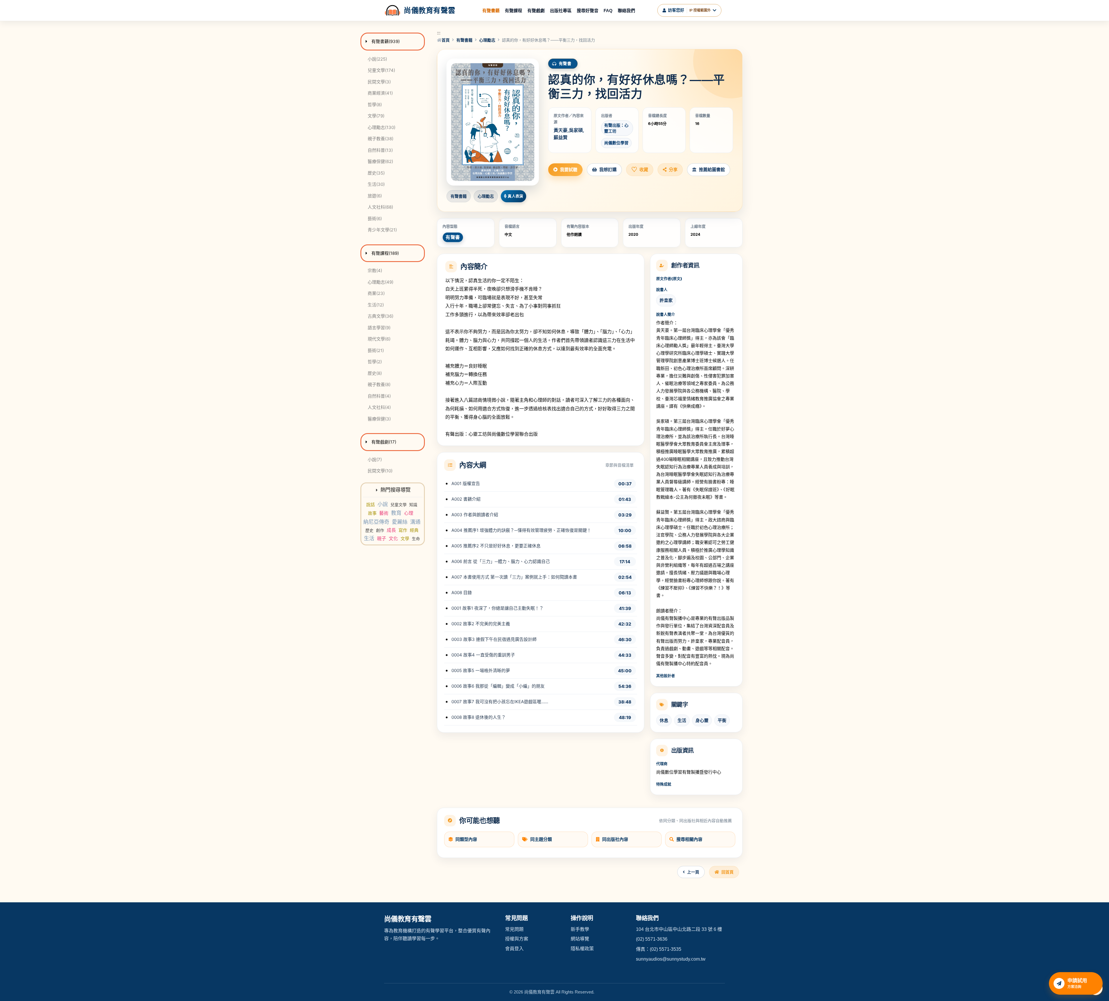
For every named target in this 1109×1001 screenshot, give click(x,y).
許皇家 (666, 300)
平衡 (722, 720)
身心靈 (701, 720)
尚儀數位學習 (616, 142)
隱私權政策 (582, 948)
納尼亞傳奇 (376, 522)
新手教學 (580, 929)
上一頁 (693, 871)
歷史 (369, 530)
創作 (380, 530)
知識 (413, 504)
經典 (414, 530)
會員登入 (514, 948)
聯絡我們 (626, 10)
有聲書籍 (491, 10)
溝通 (415, 522)
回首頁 (727, 871)
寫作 (403, 530)
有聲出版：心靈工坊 (616, 128)
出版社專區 (561, 10)
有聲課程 (513, 10)
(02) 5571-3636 (651, 939)
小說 (382, 504)
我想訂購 (608, 169)
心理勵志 (487, 40)
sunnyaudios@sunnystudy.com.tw (671, 959)
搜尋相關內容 (689, 839)
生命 (416, 538)
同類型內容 (466, 839)
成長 (391, 530)
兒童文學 (398, 504)
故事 (372, 513)
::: (438, 32)
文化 (393, 538)
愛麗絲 (399, 522)
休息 (664, 720)
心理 (408, 513)
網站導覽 (580, 938)
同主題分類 (541, 839)
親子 (381, 538)
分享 (673, 169)
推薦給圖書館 (712, 169)
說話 (370, 504)
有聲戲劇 (536, 10)
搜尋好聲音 (587, 10)
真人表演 (515, 196)
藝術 (383, 513)
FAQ (608, 10)
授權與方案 (516, 938)
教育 (396, 513)
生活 (369, 538)
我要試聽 (568, 169)
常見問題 (514, 929)
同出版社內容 (615, 839)
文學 (405, 538)
